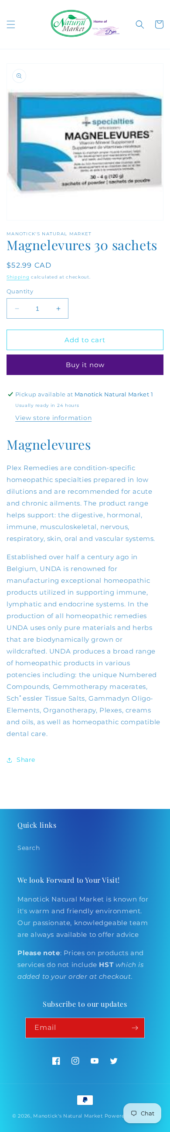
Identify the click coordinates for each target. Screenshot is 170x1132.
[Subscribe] (134, 1028)
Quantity (20, 291)
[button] (10, 24)
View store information (53, 418)
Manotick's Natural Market (68, 1116)
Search (28, 848)
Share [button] (26, 760)
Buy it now (85, 365)
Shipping (18, 277)
